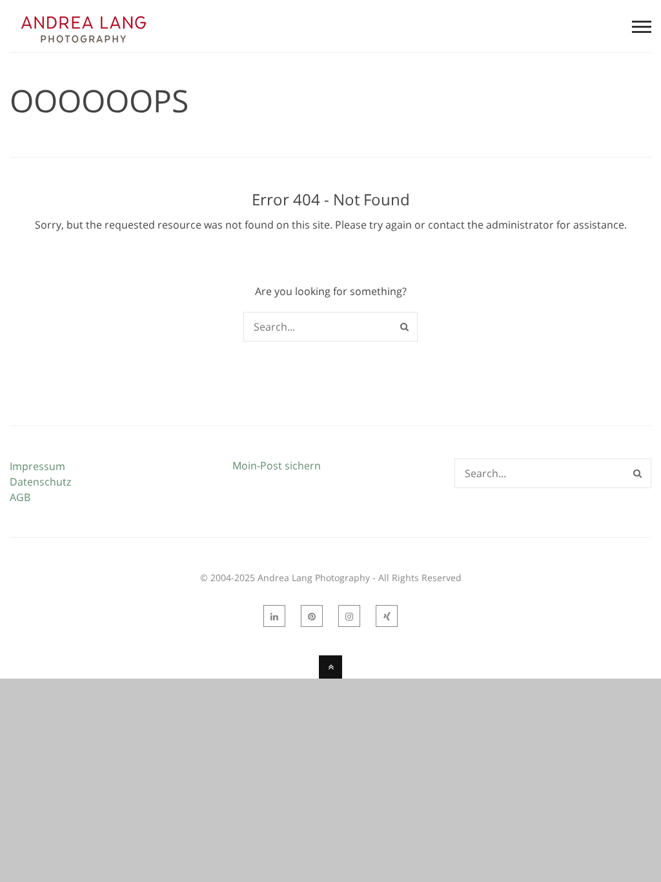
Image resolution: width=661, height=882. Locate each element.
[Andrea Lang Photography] (83, 44)
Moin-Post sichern (276, 465)
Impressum (37, 466)
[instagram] (349, 616)
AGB (20, 497)
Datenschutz (40, 482)
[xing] (387, 616)
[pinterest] (312, 616)
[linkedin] (274, 616)
